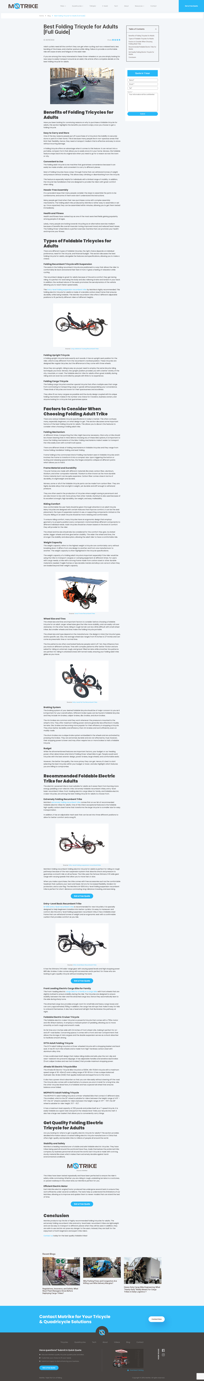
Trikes (62, 6)
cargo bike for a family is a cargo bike (81, 991)
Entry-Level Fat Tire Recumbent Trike (84, 702)
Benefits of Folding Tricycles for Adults (142, 36)
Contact (153, 6)
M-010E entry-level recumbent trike (59, 907)
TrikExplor (92, 6)
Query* (130, 92)
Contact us (48, 1235)
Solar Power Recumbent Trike (85, 613)
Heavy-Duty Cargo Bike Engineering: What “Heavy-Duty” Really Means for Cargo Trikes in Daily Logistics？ (142, 1289)
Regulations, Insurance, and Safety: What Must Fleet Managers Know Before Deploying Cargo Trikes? (60, 1291)
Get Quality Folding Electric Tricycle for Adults (141, 53)
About (126, 6)
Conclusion (132, 57)
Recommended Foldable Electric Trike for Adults (142, 48)
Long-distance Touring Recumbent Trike (85, 349)
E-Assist (105, 6)
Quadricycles (77, 6)
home (41, 16)
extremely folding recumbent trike (66, 802)
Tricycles (64, 1342)
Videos (117, 1342)
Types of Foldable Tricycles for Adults (141, 39)
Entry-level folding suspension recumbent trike (66, 289)
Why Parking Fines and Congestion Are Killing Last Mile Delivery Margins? (100, 1282)
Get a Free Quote (191, 6)
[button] (82, 896)
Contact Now (157, 1319)
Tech (116, 6)
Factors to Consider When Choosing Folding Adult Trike (140, 43)
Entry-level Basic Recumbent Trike (84, 965)
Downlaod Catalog (136, 1370)
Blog (49, 16)
